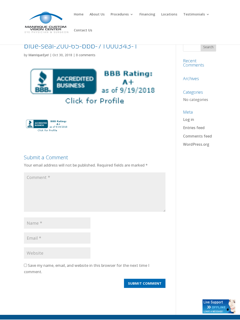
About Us (97, 14)
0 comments (85, 55)
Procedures (120, 14)
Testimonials (194, 14)
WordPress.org (196, 144)
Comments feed (197, 136)
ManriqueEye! (38, 55)
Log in (188, 119)
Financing (147, 14)
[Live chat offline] (218, 312)
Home (78, 14)
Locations (169, 14)
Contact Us (83, 30)
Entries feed (194, 127)
